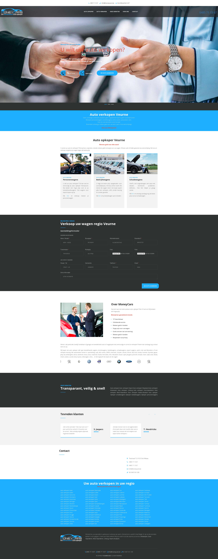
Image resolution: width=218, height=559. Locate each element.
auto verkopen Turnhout (142, 506)
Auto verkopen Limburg (125, 390)
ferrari (129, 352)
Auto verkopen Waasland (140, 388)
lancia (75, 355)
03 (112, 104)
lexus (85, 355)
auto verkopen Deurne (67, 521)
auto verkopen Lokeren (117, 493)
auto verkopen (67, 177)
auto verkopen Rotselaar (142, 490)
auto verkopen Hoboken (92, 510)
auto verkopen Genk (91, 499)
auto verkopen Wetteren (142, 515)
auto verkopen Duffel (91, 493)
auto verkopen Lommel (117, 495)
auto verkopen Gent (91, 501)
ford (135, 352)
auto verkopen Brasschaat (68, 510)
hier (68, 196)
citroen (124, 352)
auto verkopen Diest (66, 524)
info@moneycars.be (108, 3)
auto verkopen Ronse (116, 524)
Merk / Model (65, 238)
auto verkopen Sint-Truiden (143, 495)
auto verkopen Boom (66, 508)
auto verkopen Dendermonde (69, 519)
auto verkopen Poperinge (118, 517)
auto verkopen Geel (91, 497)
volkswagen (85, 357)
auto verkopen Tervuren (142, 497)
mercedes (105, 355)
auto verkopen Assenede (68, 499)
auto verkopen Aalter (66, 493)
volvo (90, 357)
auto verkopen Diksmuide (93, 490)
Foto (111, 249)
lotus (89, 355)
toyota (79, 357)
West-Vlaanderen (98, 539)
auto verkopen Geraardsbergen (95, 504)
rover (144, 355)
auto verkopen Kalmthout (93, 515)
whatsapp (89, 81)
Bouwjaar (88, 238)
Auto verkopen (114, 388)
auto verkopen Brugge (67, 515)
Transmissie (64, 249)
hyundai (150, 352)
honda (140, 352)
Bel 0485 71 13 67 (71, 80)
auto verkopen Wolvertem (143, 517)
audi (97, 352)
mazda (100, 355)
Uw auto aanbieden (107, 80)
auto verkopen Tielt (141, 499)
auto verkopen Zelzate (142, 519)
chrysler (119, 352)
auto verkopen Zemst (141, 521)
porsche (134, 355)
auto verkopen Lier (91, 524)
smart (62, 357)
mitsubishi (115, 355)
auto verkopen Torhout (142, 504)
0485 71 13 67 (94, 3)
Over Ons (126, 11)
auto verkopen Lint (116, 490)
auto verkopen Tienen (141, 501)
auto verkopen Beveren (67, 504)
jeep (61, 355)
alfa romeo (102, 352)
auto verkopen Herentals (92, 508)
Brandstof (138, 238)
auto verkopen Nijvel (116, 506)
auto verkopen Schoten (142, 493)
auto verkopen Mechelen (117, 501)
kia (64, 355)
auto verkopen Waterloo (142, 512)
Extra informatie (65, 272)
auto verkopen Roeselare (118, 521)
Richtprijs (88, 249)
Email (137, 263)
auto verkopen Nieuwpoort (118, 504)
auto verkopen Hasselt (92, 506)
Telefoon (113, 263)
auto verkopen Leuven (92, 521)
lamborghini (69, 355)
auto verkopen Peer (116, 515)
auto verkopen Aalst (66, 490)
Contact (135, 11)
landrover (81, 355)
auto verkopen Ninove (117, 508)
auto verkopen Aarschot (67, 495)
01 (105, 104)
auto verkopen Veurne (142, 508)
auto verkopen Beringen (67, 501)
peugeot (129, 355)
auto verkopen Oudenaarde (118, 512)
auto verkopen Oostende (117, 510)
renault (140, 355)
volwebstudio (107, 555)
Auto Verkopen (102, 11)
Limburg (106, 539)
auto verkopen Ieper (91, 512)
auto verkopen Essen (91, 495)
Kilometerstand (114, 238)
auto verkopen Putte (116, 519)
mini (110, 355)
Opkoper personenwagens (149, 395)
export (65, 192)
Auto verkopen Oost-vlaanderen (144, 390)
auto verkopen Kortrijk (92, 519)
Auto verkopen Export (126, 388)
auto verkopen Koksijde (92, 517)
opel (124, 355)
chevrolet (113, 352)
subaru (67, 357)
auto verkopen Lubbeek (117, 497)
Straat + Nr (63, 263)
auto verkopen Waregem (142, 510)
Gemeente (88, 263)
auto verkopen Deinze (67, 517)
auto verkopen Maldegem (118, 499)
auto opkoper (134, 309)
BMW (108, 352)
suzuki (71, 357)
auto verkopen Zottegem (142, 524)
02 (109, 104)
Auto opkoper (88, 11)
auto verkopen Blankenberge (69, 506)
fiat (133, 352)
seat (151, 355)
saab (148, 355)
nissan (121, 355)
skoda (155, 355)
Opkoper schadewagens (117, 395)
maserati (94, 355)
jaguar (155, 352)
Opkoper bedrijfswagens (133, 395)
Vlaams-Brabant (114, 539)
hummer (144, 352)
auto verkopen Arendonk (67, 497)
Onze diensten (115, 11)
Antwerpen (144, 536)
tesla (75, 357)
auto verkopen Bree (66, 512)
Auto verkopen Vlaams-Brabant (138, 392)
